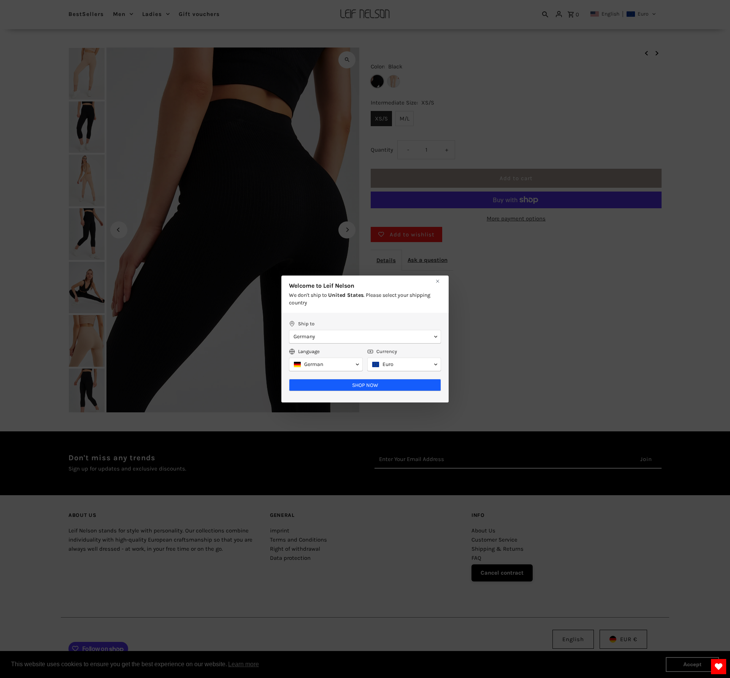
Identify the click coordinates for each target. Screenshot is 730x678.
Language (309, 351)
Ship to (306, 323)
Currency (386, 351)
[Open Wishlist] (718, 666)
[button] (365, 337)
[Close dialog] (437, 281)
